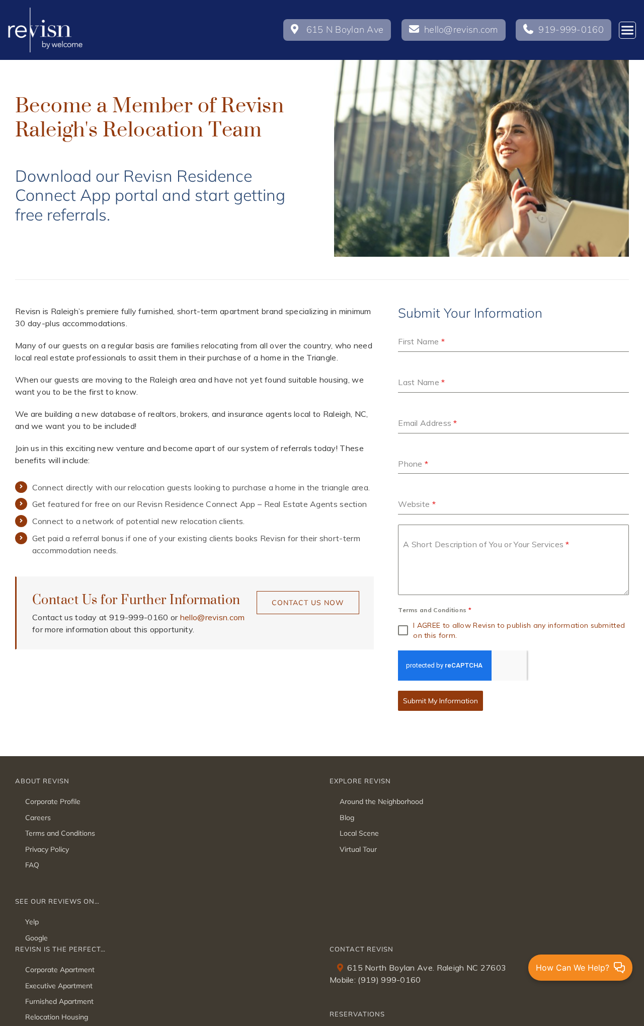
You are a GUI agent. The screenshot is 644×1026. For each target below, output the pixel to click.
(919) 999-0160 (389, 980)
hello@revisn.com (212, 617)
